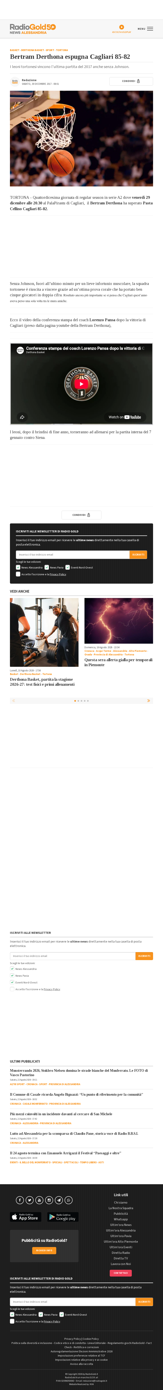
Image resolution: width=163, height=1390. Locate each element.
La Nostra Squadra (121, 1208)
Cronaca (89, 651)
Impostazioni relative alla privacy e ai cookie (81, 1360)
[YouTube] (39, 1200)
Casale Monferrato (35, 1104)
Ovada (88, 654)
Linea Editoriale (97, 1343)
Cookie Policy (91, 1339)
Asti (101, 1162)
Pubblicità (121, 1214)
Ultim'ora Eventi (121, 1247)
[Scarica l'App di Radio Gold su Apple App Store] (25, 1217)
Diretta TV (121, 1258)
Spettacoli (71, 1162)
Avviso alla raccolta (81, 1364)
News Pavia (56, 568)
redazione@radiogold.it (95, 1381)
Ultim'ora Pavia (120, 1236)
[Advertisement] (81, 247)
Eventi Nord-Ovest (81, 568)
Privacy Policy (58, 574)
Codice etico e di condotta (70, 1343)
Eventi (14, 1162)
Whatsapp (121, 1219)
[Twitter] (30, 1200)
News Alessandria (32, 568)
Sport (50, 50)
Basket (14, 50)
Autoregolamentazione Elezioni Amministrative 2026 (82, 1352)
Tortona (62, 50)
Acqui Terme (103, 651)
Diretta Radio (121, 1253)
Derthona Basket (32, 50)
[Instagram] (49, 1200)
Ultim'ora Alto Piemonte (121, 1241)
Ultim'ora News (121, 1225)
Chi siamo (120, 1202)
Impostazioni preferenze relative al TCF (81, 1356)
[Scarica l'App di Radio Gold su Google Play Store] (63, 1217)
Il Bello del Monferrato (35, 1162)
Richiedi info (44, 1250)
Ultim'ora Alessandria (121, 1230)
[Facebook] (20, 1200)
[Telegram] (59, 1200)
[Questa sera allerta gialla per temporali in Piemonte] (118, 621)
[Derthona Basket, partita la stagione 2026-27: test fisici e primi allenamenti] (44, 632)
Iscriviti (138, 555)
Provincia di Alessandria (108, 654)
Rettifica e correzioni (86, 1347)
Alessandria (120, 651)
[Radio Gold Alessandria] (33, 28)
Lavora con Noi (121, 1264)
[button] (149, 701)
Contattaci (121, 1273)
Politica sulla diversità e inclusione (32, 1343)
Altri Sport (17, 1084)
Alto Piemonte (138, 651)
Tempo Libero (88, 1162)
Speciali (57, 1162)
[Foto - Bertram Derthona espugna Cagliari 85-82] (81, 138)
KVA (92, 1384)
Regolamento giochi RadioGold (126, 1343)
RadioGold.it (91, 1374)
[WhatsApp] (69, 1200)
